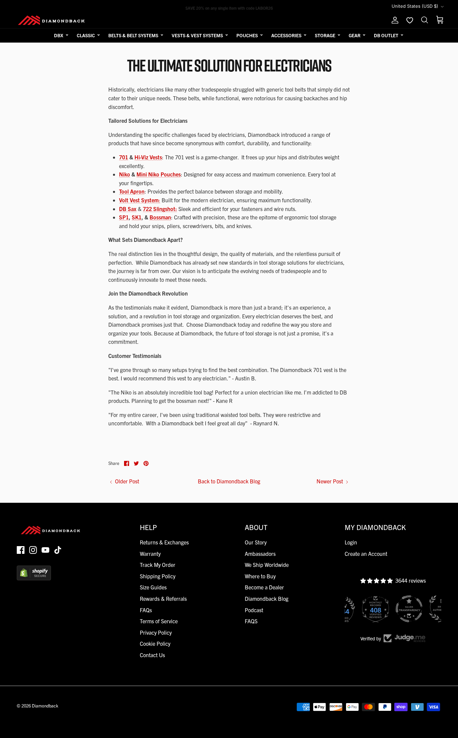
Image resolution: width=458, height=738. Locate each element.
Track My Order (157, 564)
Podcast (254, 610)
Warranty (150, 553)
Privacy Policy (156, 632)
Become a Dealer (264, 587)
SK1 (136, 217)
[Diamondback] (51, 20)
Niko (124, 174)
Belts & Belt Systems (133, 35)
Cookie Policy (155, 643)
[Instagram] (33, 550)
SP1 (124, 217)
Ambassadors (260, 553)
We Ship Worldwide (267, 564)
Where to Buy (260, 576)
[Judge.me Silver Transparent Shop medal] (409, 608)
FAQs (146, 610)
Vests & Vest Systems (197, 35)
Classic (86, 35)
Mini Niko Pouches (158, 174)
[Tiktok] (58, 550)
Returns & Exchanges (164, 542)
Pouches (247, 35)
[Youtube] (45, 550)
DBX (58, 35)
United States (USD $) (415, 6)
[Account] (393, 20)
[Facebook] (20, 550)
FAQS (251, 621)
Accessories (286, 35)
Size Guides (153, 587)
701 (123, 157)
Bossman (160, 217)
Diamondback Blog (266, 598)
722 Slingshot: (160, 208)
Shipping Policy (157, 576)
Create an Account (366, 553)
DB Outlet (386, 35)
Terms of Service (159, 621)
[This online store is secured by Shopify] (34, 578)
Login (351, 542)
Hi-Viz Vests (148, 157)
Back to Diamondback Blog (229, 481)
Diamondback (45, 705)
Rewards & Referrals (163, 598)
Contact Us (152, 654)
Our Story (256, 542)
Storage (325, 35)
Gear (354, 35)
